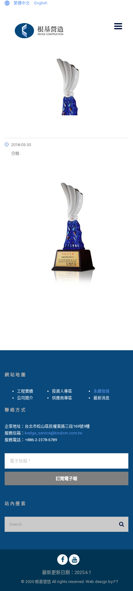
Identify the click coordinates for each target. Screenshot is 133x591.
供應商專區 (62, 398)
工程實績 (25, 391)
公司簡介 (25, 398)
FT (116, 581)
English (40, 3)
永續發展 (101, 391)
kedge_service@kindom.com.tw (53, 433)
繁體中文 (22, 3)
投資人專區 (62, 391)
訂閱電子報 (66, 478)
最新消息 (101, 398)
